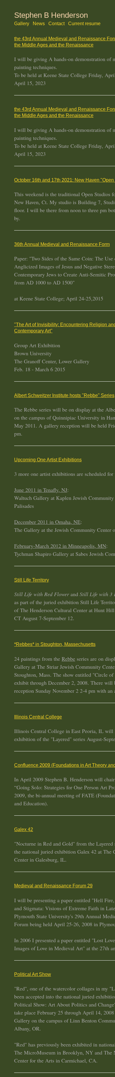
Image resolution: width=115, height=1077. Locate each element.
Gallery (19, 23)
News (32, 23)
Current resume (67, 23)
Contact (46, 23)
